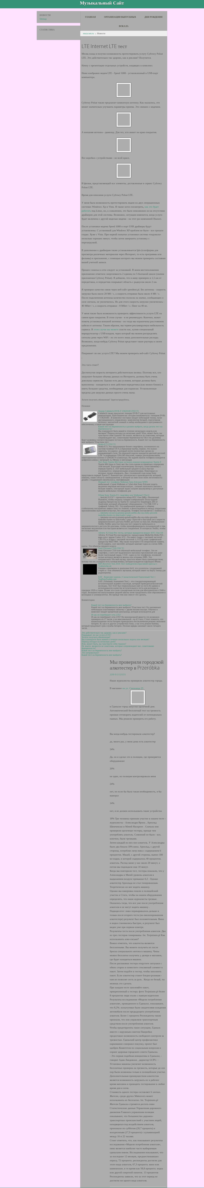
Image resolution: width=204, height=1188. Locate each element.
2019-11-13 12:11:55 (118, 674)
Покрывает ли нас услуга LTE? (96, 635)
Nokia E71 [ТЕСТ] (106, 444)
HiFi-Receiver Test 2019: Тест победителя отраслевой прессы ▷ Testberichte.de (127, 565)
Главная (90, 17)
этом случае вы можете (106, 329)
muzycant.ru (88, 33)
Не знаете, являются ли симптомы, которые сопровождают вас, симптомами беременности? (118, 647)
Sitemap (43, 19)
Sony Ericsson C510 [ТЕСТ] (111, 548)
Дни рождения (153, 17)
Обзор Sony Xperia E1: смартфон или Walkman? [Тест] (123, 495)
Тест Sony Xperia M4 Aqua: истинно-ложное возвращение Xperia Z (129, 462)
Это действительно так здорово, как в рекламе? (104, 633)
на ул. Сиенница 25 (132, 688)
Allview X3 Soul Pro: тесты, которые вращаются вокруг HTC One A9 (130, 533)
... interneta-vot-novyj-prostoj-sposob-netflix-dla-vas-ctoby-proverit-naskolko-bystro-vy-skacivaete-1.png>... (128, 514)
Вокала (124, 26)
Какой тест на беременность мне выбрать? (111, 605)
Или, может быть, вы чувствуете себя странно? (104, 644)
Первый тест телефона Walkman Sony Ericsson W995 (123, 482)
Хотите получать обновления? (96, 637)
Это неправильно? (90, 653)
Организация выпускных (120, 17)
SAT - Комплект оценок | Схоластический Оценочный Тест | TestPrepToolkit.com (126, 578)
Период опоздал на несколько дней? (99, 641)
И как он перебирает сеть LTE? (106, 615)
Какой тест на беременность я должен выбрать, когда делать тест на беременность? (130, 427)
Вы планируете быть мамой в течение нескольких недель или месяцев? (115, 639)
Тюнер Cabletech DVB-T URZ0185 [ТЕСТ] (118, 411)
